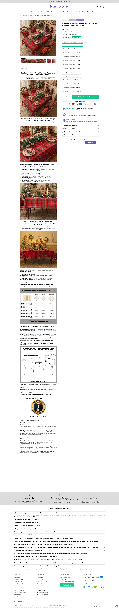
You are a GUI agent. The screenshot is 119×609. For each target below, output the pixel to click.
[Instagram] (97, 606)
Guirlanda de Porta (18, 599)
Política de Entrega (41, 588)
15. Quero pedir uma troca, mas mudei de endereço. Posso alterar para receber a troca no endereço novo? (48, 560)
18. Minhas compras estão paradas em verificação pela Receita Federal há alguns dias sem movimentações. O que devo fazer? (54, 569)
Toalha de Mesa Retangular (20, 588)
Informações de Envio (70, 125)
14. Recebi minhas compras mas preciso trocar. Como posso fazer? (35, 556)
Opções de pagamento (70, 34)
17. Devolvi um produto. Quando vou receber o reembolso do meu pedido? (37, 566)
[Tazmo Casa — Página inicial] (59, 7)
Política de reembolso (18, 607)
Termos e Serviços (41, 596)
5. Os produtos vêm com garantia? (25, 529)
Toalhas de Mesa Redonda (20, 592)
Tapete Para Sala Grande (19, 583)
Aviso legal (62, 607)
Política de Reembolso (42, 594)
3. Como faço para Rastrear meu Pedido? (27, 522)
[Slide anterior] (1, 1)
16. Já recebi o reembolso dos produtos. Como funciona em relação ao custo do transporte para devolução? (48, 563)
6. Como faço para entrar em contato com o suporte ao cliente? (34, 532)
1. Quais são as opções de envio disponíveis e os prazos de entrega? (35, 513)
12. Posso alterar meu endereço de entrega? (28, 550)
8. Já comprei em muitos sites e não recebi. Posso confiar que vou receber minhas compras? (43, 538)
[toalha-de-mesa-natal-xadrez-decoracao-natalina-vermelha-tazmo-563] (38, 98)
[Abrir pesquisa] (97, 7)
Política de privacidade (28, 607)
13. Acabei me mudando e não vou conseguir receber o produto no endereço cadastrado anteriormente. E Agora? (50, 553)
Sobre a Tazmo (40, 577)
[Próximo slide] (117, 1)
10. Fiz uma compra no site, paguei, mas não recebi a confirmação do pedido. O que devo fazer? (44, 544)
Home (19, 15)
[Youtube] (104, 606)
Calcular (90, 142)
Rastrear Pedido (41, 583)
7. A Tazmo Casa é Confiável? (23, 535)
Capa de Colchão (18, 586)
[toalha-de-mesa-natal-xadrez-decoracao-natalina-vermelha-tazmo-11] (38, 249)
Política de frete (45, 607)
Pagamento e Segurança (71, 135)
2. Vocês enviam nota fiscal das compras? (27, 519)
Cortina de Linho (18, 581)
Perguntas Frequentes (42, 586)
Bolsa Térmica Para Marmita (20, 596)
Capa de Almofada (18, 579)
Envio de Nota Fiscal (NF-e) (72, 131)
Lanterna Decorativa (19, 601)
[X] (102, 606)
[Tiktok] (99, 606)
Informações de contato (54, 607)
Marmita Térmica (18, 594)
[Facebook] (95, 606)
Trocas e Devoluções (42, 590)
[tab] (23, 61)
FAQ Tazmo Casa (41, 579)
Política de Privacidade (42, 592)
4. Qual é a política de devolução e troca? (27, 525)
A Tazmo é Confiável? (42, 581)
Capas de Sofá (17, 577)
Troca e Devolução (69, 128)
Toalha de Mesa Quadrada (20, 590)
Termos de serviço (37, 607)
